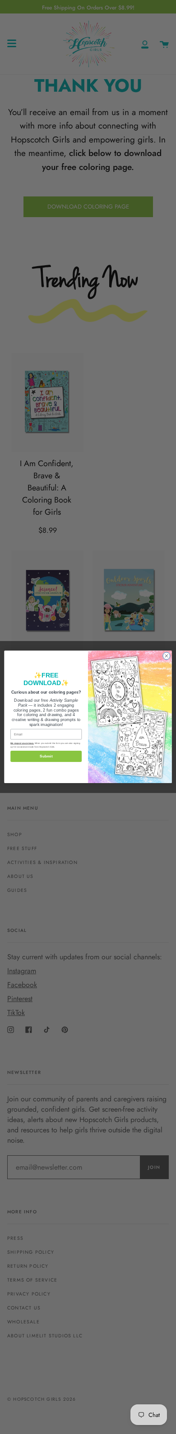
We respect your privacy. (22, 744)
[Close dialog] (166, 655)
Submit (46, 756)
